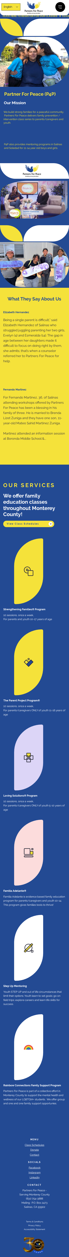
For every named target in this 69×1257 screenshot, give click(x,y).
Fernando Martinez (14, 389)
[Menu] (60, 7)
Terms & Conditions (34, 1222)
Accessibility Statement (34, 1229)
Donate (34, 1149)
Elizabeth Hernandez (16, 312)
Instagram (35, 1172)
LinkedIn (34, 1177)
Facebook (34, 1167)
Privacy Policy (34, 1225)
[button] (62, 214)
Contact (34, 1154)
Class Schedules (34, 1145)
